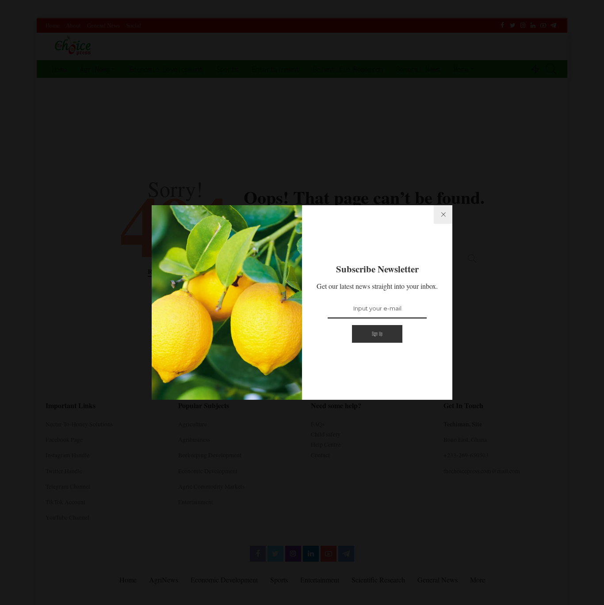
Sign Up (377, 333)
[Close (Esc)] (443, 214)
